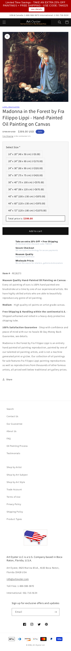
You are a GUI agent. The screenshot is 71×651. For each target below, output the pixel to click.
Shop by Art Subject (17, 474)
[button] (4, 22)
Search (10, 408)
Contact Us (12, 416)
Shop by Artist (14, 467)
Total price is (20, 218)
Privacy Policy (14, 504)
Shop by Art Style (16, 482)
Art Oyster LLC (39, 645)
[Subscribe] (55, 612)
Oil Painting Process (17, 445)
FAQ (9, 438)
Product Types (14, 519)
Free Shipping (7, 136)
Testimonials (13, 453)
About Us (12, 431)
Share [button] (9, 379)
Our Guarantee (14, 423)
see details (36, 9)
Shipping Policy (15, 511)
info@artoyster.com (18, 579)
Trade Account (14, 489)
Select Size (13, 147)
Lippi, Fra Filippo (10, 107)
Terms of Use (13, 496)
